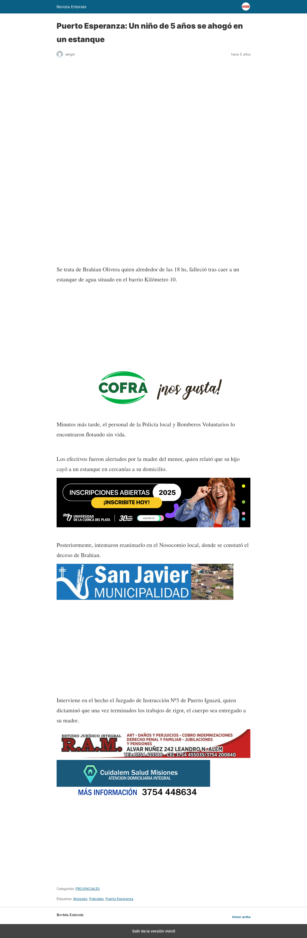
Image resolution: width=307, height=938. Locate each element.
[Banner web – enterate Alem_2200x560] (153, 525)
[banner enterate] (153, 639)
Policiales (96, 899)
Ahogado (80, 899)
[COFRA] (145, 405)
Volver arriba (241, 917)
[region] (153, 221)
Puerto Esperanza (119, 899)
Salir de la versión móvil (153, 931)
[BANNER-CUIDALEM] (133, 796)
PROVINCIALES (88, 889)
